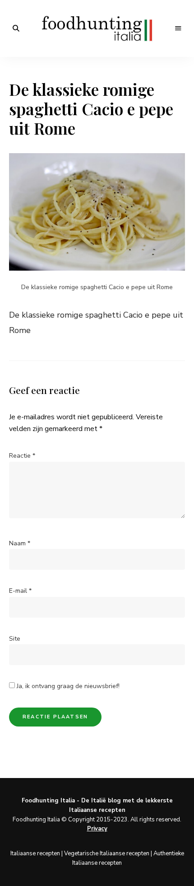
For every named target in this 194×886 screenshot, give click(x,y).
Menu (178, 28)
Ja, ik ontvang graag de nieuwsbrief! (67, 686)
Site (14, 638)
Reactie (22, 455)
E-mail (20, 590)
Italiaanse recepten (35, 853)
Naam (19, 543)
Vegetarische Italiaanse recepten (106, 853)
